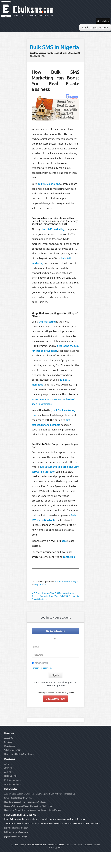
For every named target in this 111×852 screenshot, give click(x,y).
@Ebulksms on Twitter (17, 828)
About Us (8, 738)
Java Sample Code (12, 784)
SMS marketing (47, 321)
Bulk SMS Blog (10, 789)
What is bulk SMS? (12, 750)
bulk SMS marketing (49, 183)
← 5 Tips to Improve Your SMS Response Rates (53, 593)
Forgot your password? (42, 668)
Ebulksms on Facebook (17, 832)
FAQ (80, 844)
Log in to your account (95, 27)
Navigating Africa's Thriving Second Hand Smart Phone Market (32, 810)
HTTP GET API (10, 776)
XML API (8, 772)
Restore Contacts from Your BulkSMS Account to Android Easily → (55, 597)
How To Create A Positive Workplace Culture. (25, 802)
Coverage (88, 844)
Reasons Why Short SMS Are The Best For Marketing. (28, 806)
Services (8, 742)
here (64, 540)
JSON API (8, 768)
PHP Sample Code (12, 780)
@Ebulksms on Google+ (18, 836)
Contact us (71, 844)
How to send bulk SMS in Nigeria (19, 754)
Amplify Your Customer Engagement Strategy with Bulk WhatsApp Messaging (39, 794)
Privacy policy (55, 847)
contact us (69, 556)
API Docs (8, 764)
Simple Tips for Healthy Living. (18, 798)
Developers (9, 746)
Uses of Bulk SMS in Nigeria (66, 581)
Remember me (41, 663)
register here (31, 819)
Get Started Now (55, 698)
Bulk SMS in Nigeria (54, 47)
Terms (97, 844)
